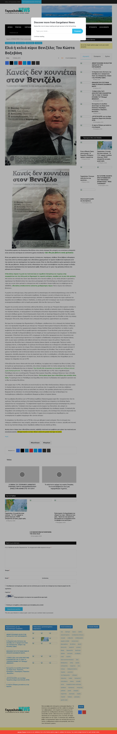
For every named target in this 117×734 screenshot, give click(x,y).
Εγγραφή (77, 31)
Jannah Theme (21, 732)
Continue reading (39, 36)
